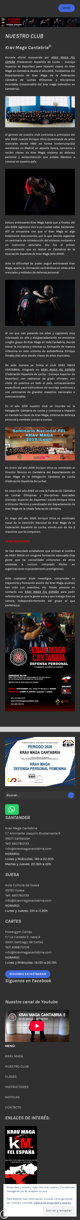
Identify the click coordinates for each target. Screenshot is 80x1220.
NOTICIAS (12, 1097)
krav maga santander (21, 719)
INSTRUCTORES (17, 1087)
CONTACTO (13, 1107)
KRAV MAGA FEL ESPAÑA (58, 369)
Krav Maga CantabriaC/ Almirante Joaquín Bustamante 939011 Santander (32, 833)
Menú (66, 8)
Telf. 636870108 (17, 947)
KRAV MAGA (14, 1056)
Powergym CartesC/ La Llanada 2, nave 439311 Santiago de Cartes (24, 937)
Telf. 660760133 (17, 843)
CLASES (11, 1077)
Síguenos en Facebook (28, 981)
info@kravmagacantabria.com (28, 849)
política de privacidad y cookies (52, 1202)
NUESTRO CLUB (17, 1066)
